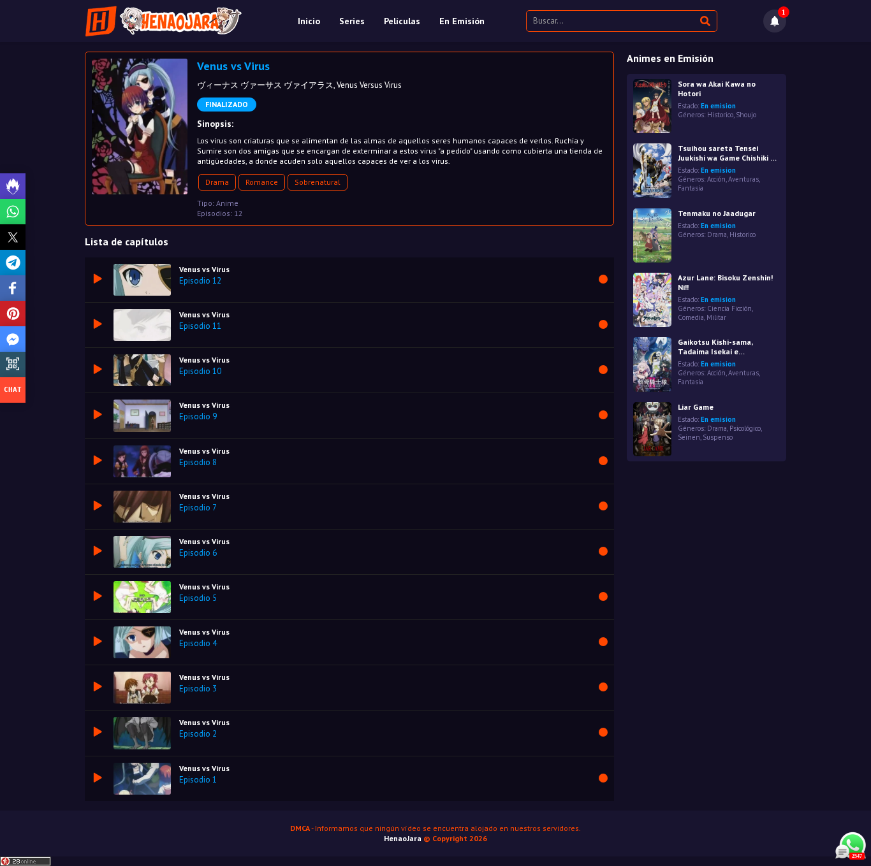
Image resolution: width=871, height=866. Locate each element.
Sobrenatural (317, 182)
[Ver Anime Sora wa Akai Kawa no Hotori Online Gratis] (652, 106)
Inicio (309, 21)
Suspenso (718, 437)
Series (352, 21)
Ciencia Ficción (729, 308)
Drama (217, 182)
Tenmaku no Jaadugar (717, 213)
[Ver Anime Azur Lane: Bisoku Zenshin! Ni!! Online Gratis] (652, 300)
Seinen (689, 437)
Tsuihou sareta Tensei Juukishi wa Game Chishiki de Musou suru (728, 152)
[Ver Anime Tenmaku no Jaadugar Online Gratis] (652, 235)
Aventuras (743, 179)
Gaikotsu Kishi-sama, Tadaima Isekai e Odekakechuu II (715, 346)
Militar (716, 317)
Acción (716, 179)
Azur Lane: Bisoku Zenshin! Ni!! (725, 282)
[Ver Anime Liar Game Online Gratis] (652, 429)
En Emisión (462, 21)
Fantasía (690, 188)
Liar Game (696, 407)
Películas (402, 21)
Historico (720, 114)
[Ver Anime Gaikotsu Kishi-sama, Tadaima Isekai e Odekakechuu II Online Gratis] (652, 364)
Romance (261, 182)
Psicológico (745, 428)
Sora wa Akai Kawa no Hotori (717, 88)
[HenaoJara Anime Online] (163, 21)
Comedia (691, 317)
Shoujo (746, 114)
